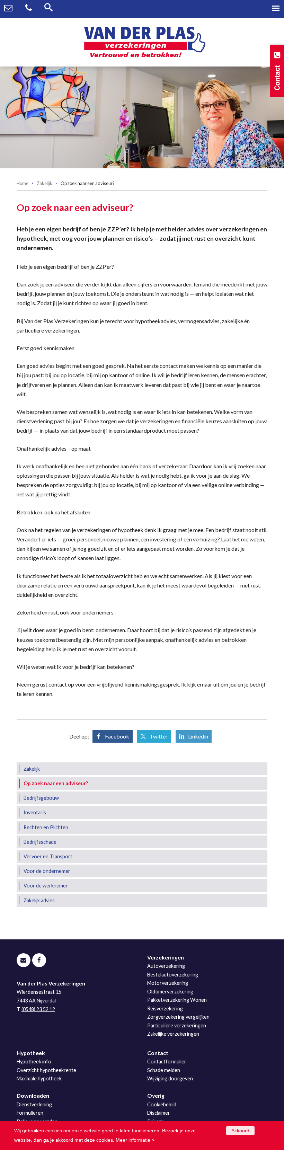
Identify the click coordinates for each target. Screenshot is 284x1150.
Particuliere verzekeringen (176, 1025)
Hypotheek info (34, 1061)
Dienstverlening (34, 1104)
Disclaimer (158, 1113)
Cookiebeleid (161, 1104)
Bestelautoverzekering (172, 974)
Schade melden (163, 1070)
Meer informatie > (135, 1140)
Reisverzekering (165, 1008)
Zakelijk (44, 183)
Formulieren (30, 1113)
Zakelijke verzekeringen (173, 1034)
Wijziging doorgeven (170, 1078)
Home (22, 183)
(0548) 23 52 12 (38, 1009)
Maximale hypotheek (39, 1078)
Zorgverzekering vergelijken (178, 1017)
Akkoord (240, 1130)
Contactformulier (166, 1061)
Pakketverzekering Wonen (177, 1000)
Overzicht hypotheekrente (46, 1070)
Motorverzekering (167, 983)
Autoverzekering (166, 966)
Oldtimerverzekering (170, 991)
